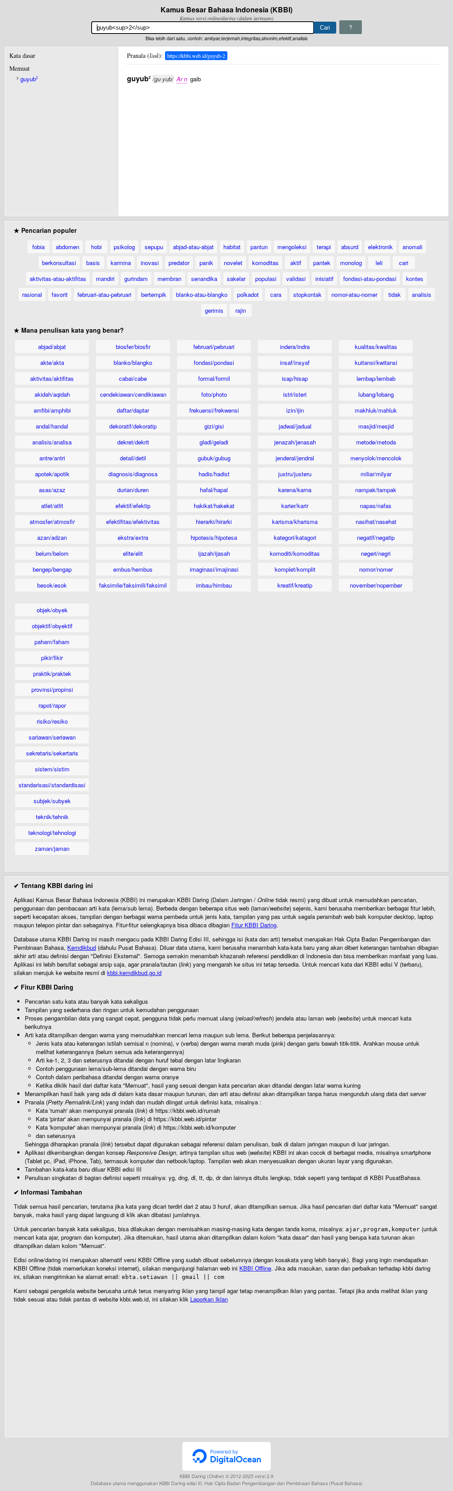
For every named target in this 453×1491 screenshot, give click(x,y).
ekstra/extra (133, 537)
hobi (96, 247)
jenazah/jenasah (295, 442)
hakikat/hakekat (214, 505)
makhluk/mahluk (376, 410)
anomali (412, 247)
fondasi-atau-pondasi (369, 278)
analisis (421, 294)
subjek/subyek (52, 801)
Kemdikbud (81, 947)
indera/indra (295, 346)
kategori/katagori (295, 537)
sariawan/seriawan (52, 737)
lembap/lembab (376, 378)
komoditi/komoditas (295, 553)
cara (275, 294)
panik (206, 262)
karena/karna (294, 490)
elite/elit (133, 553)
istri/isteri (295, 394)
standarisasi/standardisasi (52, 785)
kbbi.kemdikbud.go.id (134, 972)
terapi (324, 247)
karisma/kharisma (295, 521)
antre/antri (52, 458)
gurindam (136, 278)
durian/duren (133, 490)
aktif (295, 262)
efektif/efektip (132, 505)
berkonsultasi (59, 262)
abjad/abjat (52, 346)
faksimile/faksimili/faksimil (133, 585)
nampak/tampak (375, 490)
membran (169, 278)
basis (93, 262)
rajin (240, 310)
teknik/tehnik (52, 816)
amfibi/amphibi (52, 410)
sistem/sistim (52, 769)
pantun (259, 247)
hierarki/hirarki (214, 521)
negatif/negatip (376, 537)
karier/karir (294, 505)
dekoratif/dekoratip (133, 426)
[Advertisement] (283, 145)
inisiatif (324, 278)
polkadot (248, 294)
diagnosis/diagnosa (132, 474)
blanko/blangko (133, 362)
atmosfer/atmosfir (52, 521)
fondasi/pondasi (214, 362)
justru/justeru (294, 474)
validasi (296, 278)
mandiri (105, 278)
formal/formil (214, 378)
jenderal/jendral (295, 458)
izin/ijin (295, 410)
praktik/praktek (52, 673)
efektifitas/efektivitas (133, 521)
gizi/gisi (214, 426)
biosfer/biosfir (133, 346)
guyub (29, 79)
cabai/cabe (133, 378)
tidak (394, 294)
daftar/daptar (133, 410)
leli (379, 262)
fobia (38, 247)
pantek (321, 262)
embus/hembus (133, 569)
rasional (32, 294)
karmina (121, 262)
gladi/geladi (214, 442)
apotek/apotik (52, 474)
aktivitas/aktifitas (52, 378)
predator (179, 262)
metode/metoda (376, 442)
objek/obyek (52, 610)
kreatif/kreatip (294, 585)
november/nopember (376, 585)
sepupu (154, 247)
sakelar (236, 278)
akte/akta (52, 362)
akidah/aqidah (52, 394)
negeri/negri (376, 553)
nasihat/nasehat (376, 521)
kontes (414, 278)
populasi (265, 278)
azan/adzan (52, 537)
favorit (60, 294)
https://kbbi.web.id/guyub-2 (196, 55)
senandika (204, 278)
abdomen (67, 247)
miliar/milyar (376, 474)
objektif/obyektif (52, 626)
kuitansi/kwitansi (376, 362)
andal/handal (52, 426)
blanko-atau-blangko (201, 294)
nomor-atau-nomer (354, 294)
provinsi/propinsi (52, 689)
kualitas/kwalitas (376, 346)
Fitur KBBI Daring (253, 925)
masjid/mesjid (376, 426)
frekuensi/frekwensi (214, 410)
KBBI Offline (255, 1268)
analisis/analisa (52, 442)
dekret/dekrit (133, 442)
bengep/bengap (52, 569)
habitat (232, 247)
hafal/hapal (214, 490)
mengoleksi (292, 247)
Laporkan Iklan (209, 1299)
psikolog (124, 247)
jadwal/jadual (295, 426)
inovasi (150, 262)
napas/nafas (376, 505)
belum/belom (52, 553)
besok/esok (52, 585)
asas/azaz (52, 490)
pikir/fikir (52, 657)
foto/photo (214, 394)
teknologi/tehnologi (52, 832)
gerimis (214, 310)
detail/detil (133, 458)
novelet (233, 262)
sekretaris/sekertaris (52, 753)
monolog (351, 262)
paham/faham (52, 641)
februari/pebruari (213, 346)
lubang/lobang (376, 394)
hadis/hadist (214, 474)
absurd (349, 247)
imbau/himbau (214, 585)
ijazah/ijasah (214, 553)
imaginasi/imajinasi (214, 569)
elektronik (380, 247)
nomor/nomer (376, 569)
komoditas (265, 262)
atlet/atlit (52, 505)
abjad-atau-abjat (193, 247)
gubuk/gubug (214, 458)
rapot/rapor (52, 705)
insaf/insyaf (295, 362)
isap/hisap (295, 378)
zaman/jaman (52, 848)
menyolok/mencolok (376, 458)
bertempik (153, 294)
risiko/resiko (52, 721)
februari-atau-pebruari (104, 294)
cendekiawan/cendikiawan (133, 394)
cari (403, 262)
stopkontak (307, 294)
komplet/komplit (295, 569)
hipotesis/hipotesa (214, 537)
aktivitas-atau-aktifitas (58, 278)
